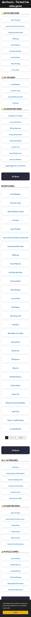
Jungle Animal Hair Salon (15, 32)
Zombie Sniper (15, 385)
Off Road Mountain (15, 128)
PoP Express (15, 359)
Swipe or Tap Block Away (15, 420)
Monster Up (15, 351)
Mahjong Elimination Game (16, 583)
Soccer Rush (15, 70)
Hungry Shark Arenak (15, 134)
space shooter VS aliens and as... (15, 26)
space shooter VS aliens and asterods (15, 238)
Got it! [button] (15, 612)
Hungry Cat (15, 394)
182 (21, 437)
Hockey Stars (15, 342)
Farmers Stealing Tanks (16, 480)
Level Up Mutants (15, 429)
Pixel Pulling (15, 307)
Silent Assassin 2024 (15, 498)
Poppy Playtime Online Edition (15, 473)
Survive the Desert (15, 122)
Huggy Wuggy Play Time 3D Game (15, 166)
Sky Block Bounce (15, 377)
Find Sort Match (15, 57)
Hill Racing (15, 39)
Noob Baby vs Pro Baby (15, 116)
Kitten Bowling (15, 64)
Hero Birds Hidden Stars (15, 590)
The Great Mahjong (15, 577)
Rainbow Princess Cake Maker (15, 403)
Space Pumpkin (15, 20)
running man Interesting (15, 486)
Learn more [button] (6, 608)
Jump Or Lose (15, 147)
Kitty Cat (15, 368)
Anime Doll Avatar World (15, 97)
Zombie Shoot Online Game (15, 544)
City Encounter (15, 538)
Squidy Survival (15, 492)
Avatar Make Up (15, 45)
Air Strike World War (15, 51)
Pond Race (15, 325)
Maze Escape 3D (15, 316)
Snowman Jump (15, 91)
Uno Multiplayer (15, 84)
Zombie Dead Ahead (16, 141)
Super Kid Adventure (15, 153)
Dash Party (15, 411)
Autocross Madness (15, 159)
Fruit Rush (15, 103)
